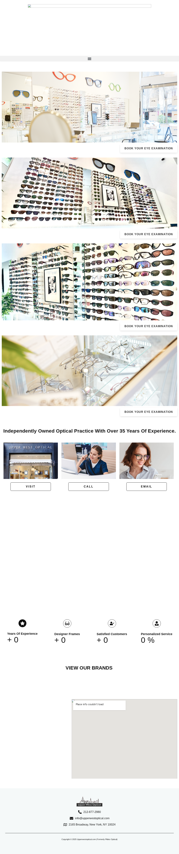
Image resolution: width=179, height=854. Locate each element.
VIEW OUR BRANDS (89, 668)
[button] (89, 59)
